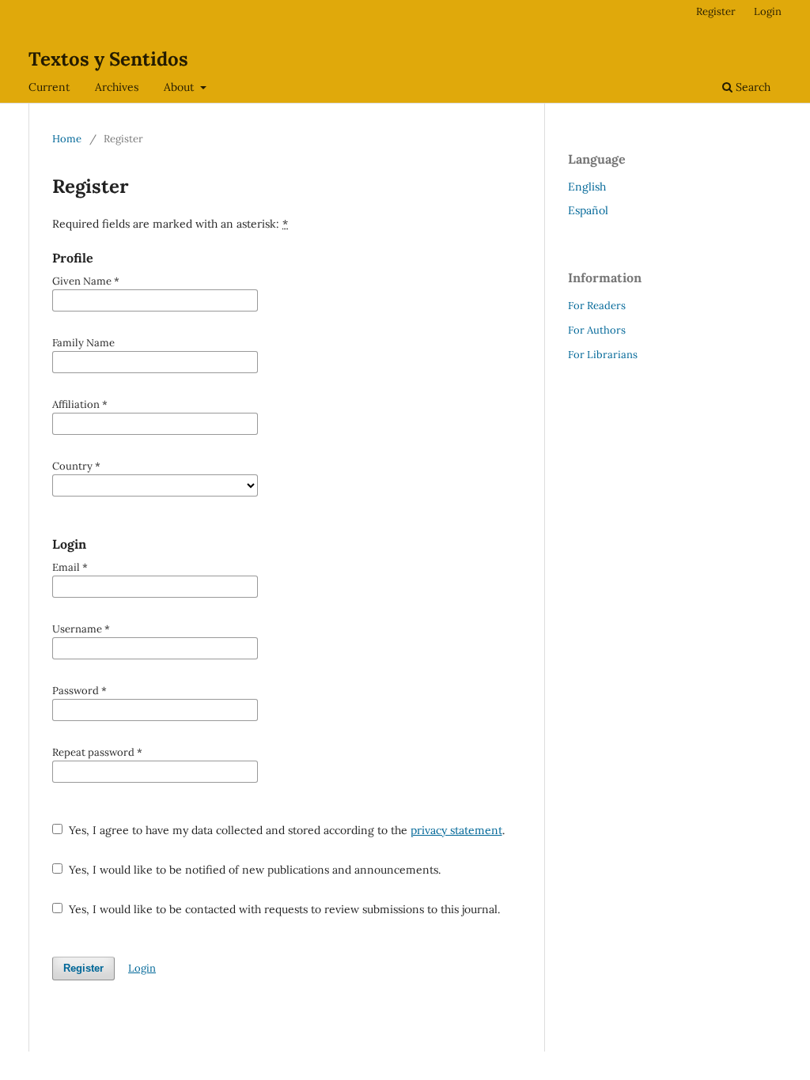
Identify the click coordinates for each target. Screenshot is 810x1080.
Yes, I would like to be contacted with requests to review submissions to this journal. (283, 909)
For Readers (597, 305)
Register (716, 11)
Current (49, 87)
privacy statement (456, 830)
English (587, 186)
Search (751, 87)
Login (768, 11)
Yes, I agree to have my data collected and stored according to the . (285, 830)
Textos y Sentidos (108, 59)
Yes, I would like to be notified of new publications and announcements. (253, 870)
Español (588, 210)
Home (66, 138)
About (180, 87)
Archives (116, 87)
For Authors (597, 330)
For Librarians (603, 354)
